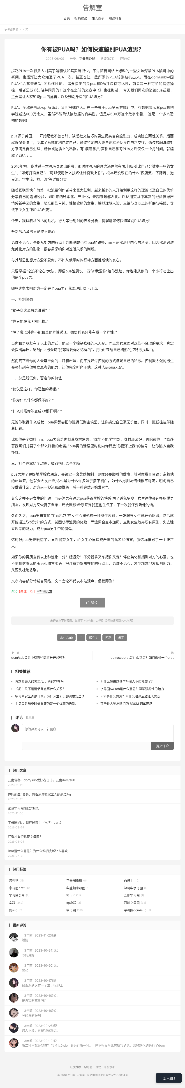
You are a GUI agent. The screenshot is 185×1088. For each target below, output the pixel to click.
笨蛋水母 (109, 1067)
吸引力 (124, 136)
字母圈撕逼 (76, 880)
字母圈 (74, 910)
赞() (92, 602)
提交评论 (162, 746)
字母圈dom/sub (137, 910)
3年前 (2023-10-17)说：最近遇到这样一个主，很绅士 (42, 983)
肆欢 (98, 1067)
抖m (73, 895)
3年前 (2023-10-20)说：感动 (41, 967)
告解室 (92, 8)
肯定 (121, 637)
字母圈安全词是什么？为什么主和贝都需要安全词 (50, 696)
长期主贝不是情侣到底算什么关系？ (40, 689)
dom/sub (158, 77)
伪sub (15, 910)
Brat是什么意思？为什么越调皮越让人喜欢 (130, 696)
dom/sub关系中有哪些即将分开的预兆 (38, 657)
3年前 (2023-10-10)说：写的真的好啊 (41, 1013)
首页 (67, 18)
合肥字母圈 (134, 895)
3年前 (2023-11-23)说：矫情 (40, 937)
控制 (22, 299)
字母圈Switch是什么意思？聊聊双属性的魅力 (132, 689)
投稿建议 (80, 18)
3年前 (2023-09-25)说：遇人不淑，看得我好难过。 (41, 1028)
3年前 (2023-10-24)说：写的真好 (41, 952)
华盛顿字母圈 (78, 888)
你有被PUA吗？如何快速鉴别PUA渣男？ (92, 49)
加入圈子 (98, 18)
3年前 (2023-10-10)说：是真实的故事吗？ (41, 998)
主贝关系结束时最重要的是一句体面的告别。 (46, 703)
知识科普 (115, 18)
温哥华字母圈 (136, 888)
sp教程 (73, 903)
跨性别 (16, 880)
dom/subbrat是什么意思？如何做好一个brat (142, 657)
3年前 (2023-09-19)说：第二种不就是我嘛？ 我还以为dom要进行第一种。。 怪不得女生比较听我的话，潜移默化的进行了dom (93, 1043)
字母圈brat (19, 888)
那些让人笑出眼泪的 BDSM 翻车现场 (126, 703)
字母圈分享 (19, 895)
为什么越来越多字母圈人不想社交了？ (127, 681)
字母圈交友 (44, 591)
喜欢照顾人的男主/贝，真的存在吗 (39, 681)
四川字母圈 (135, 903)
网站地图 (92, 1075)
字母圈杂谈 (11, 29)
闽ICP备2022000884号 (113, 1075)
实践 (16, 903)
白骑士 (131, 880)
